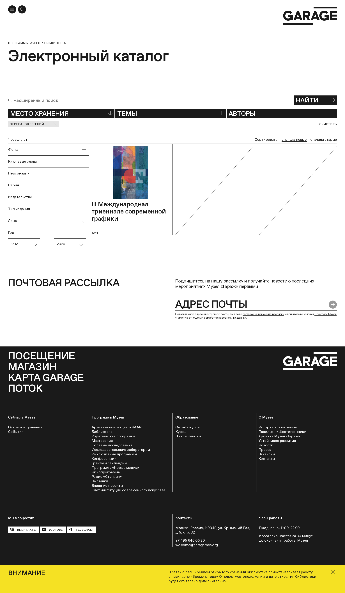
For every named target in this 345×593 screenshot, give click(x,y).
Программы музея (24, 43)
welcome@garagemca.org (196, 545)
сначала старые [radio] (323, 139)
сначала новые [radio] (294, 139)
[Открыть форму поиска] (22, 9)
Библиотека (55, 43)
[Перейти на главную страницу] (310, 15)
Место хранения (39, 113)
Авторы (242, 113)
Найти (307, 100)
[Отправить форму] (333, 305)
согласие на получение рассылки (263, 314)
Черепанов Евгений (27, 124)
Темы (127, 113)
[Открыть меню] (12, 9)
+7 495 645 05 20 (190, 540)
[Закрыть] (333, 572)
